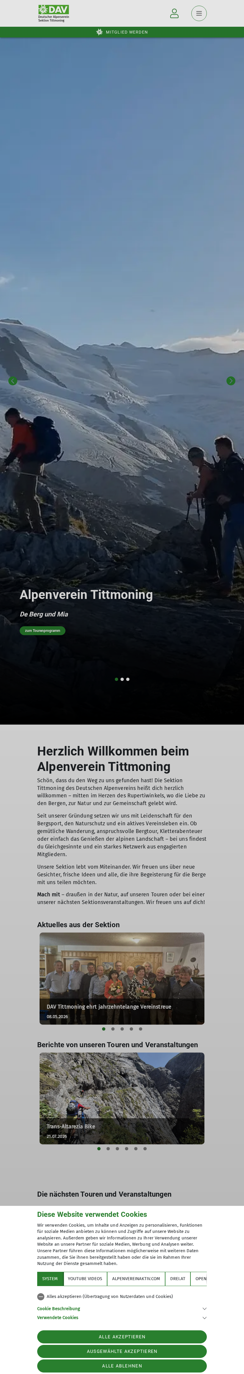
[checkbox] (122, 1297)
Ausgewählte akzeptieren (122, 1351)
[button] (122, 1308)
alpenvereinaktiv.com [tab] (136, 1278)
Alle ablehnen (122, 1366)
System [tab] (50, 1278)
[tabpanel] (122, 1306)
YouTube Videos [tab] (85, 1278)
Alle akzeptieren (122, 1337)
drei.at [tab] (177, 1278)
